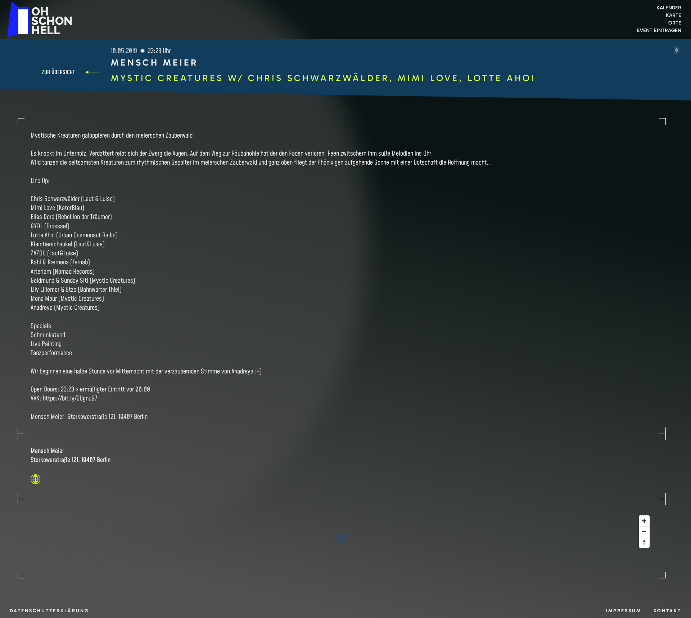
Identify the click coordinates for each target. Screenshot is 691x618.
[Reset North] (644, 542)
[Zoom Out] (644, 531)
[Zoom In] (644, 520)
